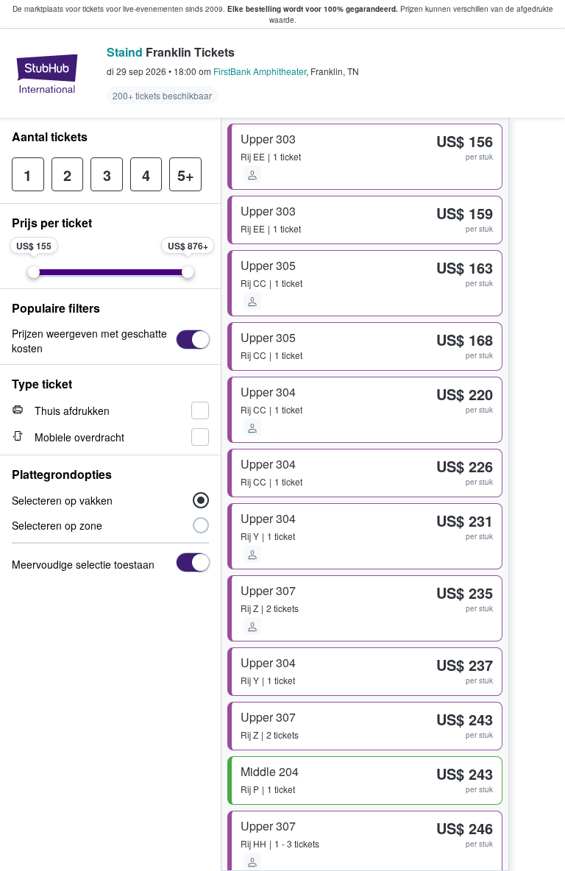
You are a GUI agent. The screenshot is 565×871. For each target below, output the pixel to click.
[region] (537, 494)
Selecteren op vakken (62, 500)
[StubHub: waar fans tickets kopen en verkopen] (47, 73)
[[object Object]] (192, 339)
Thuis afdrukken (72, 410)
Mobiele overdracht (79, 437)
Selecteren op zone (57, 525)
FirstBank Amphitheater (259, 71)
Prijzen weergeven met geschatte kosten (89, 340)
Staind (125, 51)
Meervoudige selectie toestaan (83, 564)
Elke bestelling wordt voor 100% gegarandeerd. (312, 9)
